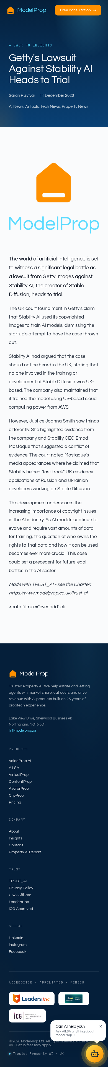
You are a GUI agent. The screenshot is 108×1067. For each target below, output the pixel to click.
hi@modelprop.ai (22, 730)
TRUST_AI (18, 881)
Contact (16, 845)
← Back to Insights (30, 45)
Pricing (15, 802)
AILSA (14, 768)
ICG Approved (21, 909)
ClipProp (16, 795)
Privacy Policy (21, 888)
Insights (15, 838)
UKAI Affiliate (20, 895)
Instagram (18, 945)
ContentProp (20, 782)
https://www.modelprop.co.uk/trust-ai (48, 593)
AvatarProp (19, 789)
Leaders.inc (19, 902)
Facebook (17, 952)
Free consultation (78, 10)
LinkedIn (16, 938)
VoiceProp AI (20, 761)
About (14, 831)
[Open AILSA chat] (95, 1054)
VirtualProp (19, 775)
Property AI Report (25, 852)
